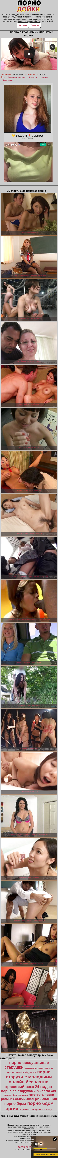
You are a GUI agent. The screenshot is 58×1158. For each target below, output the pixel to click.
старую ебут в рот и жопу (16, 1095)
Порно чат (35, 25)
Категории (23, 25)
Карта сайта (25, 1147)
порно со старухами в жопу (35, 1109)
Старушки (7, 80)
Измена (44, 77)
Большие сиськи (16, 77)
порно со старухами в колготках (28, 1091)
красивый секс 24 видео (28, 1087)
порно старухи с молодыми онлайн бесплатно (29, 1077)
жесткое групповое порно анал (39, 1068)
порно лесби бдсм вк (21, 1072)
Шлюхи (33, 77)
